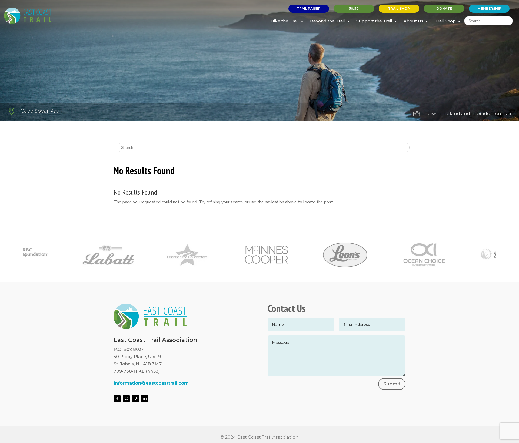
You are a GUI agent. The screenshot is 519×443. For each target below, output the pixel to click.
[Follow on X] (126, 398)
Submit (391, 384)
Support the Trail (374, 21)
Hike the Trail (285, 21)
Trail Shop (445, 21)
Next (494, 254)
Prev (24, 254)
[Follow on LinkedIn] (144, 398)
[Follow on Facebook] (117, 398)
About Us (413, 21)
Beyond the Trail (327, 21)
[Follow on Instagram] (135, 398)
